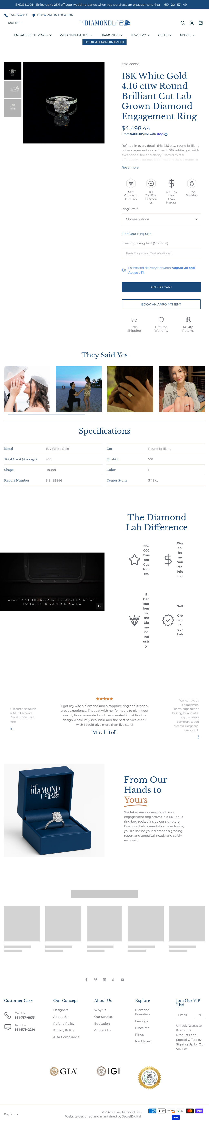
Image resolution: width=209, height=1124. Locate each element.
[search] (182, 23)
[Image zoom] (63, 102)
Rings (139, 1034)
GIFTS (162, 35)
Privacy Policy (63, 1030)
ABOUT (185, 35)
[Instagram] (104, 979)
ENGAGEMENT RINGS (31, 35)
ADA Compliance (66, 1037)
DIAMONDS (109, 35)
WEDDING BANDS (74, 35)
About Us (60, 1017)
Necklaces (142, 1041)
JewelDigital (131, 1116)
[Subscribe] (200, 1015)
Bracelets (142, 1028)
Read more (130, 167)
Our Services (103, 1017)
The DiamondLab (127, 1112)
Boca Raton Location (55, 15)
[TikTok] (113, 979)
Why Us (100, 1010)
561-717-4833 (18, 15)
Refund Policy (63, 1023)
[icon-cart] (200, 22)
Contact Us (102, 1030)
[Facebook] (86, 979)
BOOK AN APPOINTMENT (161, 304)
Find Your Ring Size (136, 234)
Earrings (141, 1021)
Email (182, 1015)
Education (102, 1023)
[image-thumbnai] (12, 71)
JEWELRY (138, 35)
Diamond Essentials (142, 1012)
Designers (60, 1010)
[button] (161, 287)
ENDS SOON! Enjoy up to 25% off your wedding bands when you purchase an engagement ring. (101, 5)
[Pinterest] (95, 979)
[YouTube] (122, 979)
